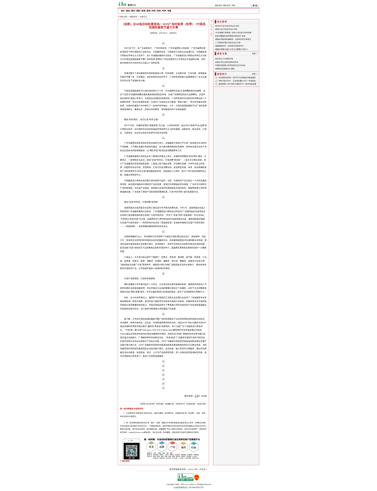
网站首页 (226, 5)
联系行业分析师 (147, 404)
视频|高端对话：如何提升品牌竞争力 (229, 46)
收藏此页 (169, 404)
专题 (169, 11)
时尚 (154, 11)
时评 (164, 11)
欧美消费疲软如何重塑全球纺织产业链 (230, 36)
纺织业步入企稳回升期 (224, 59)
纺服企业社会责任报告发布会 (226, 62)
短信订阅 (201, 404)
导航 (233, 5)
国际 (138, 11)
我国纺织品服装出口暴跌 (225, 69)
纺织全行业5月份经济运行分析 (227, 26)
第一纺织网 (202, 396)
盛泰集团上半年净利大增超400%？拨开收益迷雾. (238, 84)
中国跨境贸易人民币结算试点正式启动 (230, 65)
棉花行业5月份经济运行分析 (226, 29)
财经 (149, 11)
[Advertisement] (236, 106)
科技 (159, 11)
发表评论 (173, 33)
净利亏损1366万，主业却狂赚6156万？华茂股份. (237, 81)
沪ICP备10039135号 (196, 487)
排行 (123, 11)
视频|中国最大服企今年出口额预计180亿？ (231, 49)
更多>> (255, 54)
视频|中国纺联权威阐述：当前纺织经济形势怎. (233, 39)
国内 (133, 11)
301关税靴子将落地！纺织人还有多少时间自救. (233, 33)
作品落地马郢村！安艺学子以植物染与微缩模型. (237, 78)
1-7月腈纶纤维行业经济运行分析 (228, 43)
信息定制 (190, 404)
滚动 (128, 11)
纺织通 (160, 404)
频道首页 (218, 5)
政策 (143, 11)
